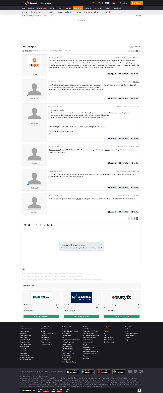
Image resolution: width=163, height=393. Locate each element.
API (105, 333)
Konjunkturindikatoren (27, 357)
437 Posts (136, 57)
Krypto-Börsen (66, 357)
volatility (57, 89)
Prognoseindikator (46, 344)
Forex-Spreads (87, 329)
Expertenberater (67, 355)
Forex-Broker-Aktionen (89, 337)
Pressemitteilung (88, 340)
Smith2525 (34, 123)
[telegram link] (141, 372)
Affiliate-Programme (68, 342)
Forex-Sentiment (46, 342)
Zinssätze (23, 333)
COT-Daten (23, 349)
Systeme (68, 8)
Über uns (128, 337)
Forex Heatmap (24, 355)
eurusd (86, 87)
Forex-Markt (23, 337)
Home (23, 8)
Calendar (24, 12)
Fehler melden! (129, 335)
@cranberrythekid (54, 150)
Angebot (113, 74)
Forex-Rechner (24, 353)
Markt (61, 8)
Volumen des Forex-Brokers (91, 335)
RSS (105, 335)
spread (113, 65)
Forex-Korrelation (25, 342)
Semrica (34, 163)
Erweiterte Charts (109, 342)
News (67, 391)
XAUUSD (80, 67)
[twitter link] (135, 372)
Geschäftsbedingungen (28, 372)
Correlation (51, 12)
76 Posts (136, 106)
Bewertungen (99, 8)
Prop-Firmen (117, 8)
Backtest (41, 8)
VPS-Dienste (66, 333)
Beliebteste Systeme (47, 333)
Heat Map (60, 12)
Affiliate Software (109, 340)
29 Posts (136, 195)
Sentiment (42, 12)
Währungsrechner (25, 359)
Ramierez (34, 212)
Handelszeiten (24, 331)
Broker (108, 8)
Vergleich (86, 358)
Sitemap (53, 372)
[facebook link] (130, 372)
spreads (80, 176)
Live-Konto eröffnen (41, 316)
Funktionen (107, 331)
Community (77, 8)
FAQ (126, 329)
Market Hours (69, 12)
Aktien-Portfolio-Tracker (69, 362)
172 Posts (136, 82)
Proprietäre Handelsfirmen (70, 331)
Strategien (44, 335)
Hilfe (126, 331)
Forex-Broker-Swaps (89, 333)
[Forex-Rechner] (139, 390)
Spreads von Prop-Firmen (90, 351)
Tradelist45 (34, 188)
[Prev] (129, 51)
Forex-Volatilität (25, 340)
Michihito (28, 50)
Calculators (33, 12)
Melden (136, 74)
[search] (142, 8)
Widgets (106, 329)
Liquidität (23, 351)
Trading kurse (66, 360)
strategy (107, 150)
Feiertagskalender (25, 335)
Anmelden (123, 3)
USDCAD (53, 391)
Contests (106, 12)
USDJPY (39, 391)
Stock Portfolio (108, 337)
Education (97, 12)
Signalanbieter (66, 335)
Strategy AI (52, 8)
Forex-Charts (45, 340)
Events (68, 389)
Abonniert (137, 46)
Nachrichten (88, 8)
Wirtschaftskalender (26, 329)
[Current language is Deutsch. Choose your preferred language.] (114, 3)
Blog (126, 340)
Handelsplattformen (68, 353)
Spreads (78, 12)
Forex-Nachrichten (25, 344)
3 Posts (137, 146)
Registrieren (136, 3)
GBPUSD (53, 389)
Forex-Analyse (24, 346)
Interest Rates (87, 12)
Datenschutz (43, 372)
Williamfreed (34, 98)
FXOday (34, 74)
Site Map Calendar (64, 372)
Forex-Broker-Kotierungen (90, 331)
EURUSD (121, 60)
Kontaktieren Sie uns (131, 333)
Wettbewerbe (45, 337)
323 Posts (136, 171)
